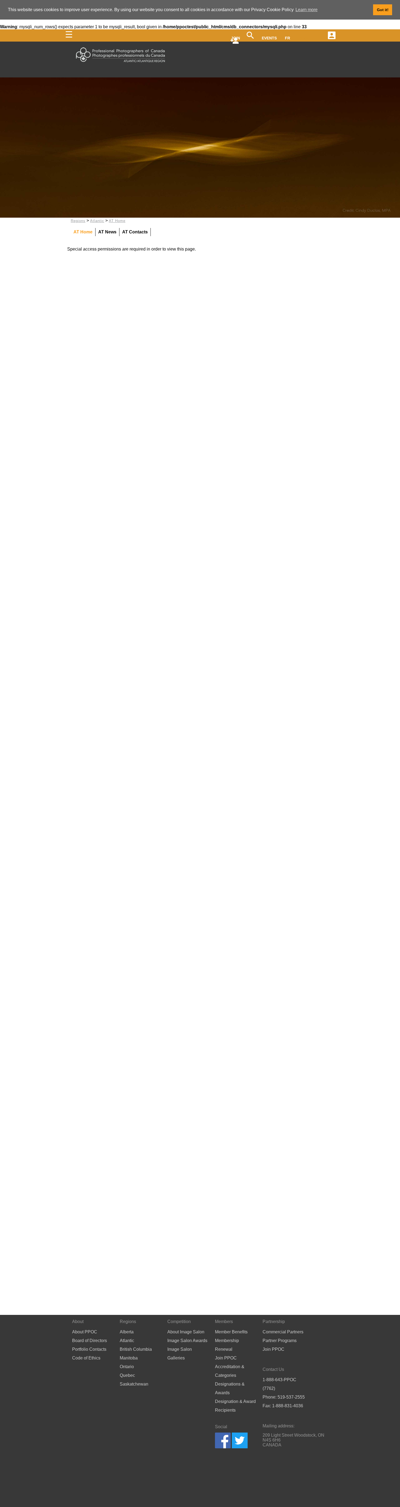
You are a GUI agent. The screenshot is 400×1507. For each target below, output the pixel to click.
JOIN (235, 38)
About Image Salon (185, 1332)
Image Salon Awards (187, 1340)
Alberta (127, 1332)
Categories (225, 1375)
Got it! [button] (383, 10)
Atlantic (97, 221)
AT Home (117, 221)
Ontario (127, 1366)
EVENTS (269, 38)
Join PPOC (226, 1358)
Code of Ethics (86, 1358)
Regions (78, 221)
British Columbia (136, 1349)
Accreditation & (229, 1366)
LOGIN (302, 38)
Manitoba (129, 1358)
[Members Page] (331, 34)
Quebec (127, 1375)
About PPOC (84, 1332)
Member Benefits (231, 1332)
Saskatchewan (134, 1384)
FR (287, 38)
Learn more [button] (307, 9)
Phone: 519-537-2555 (284, 1397)
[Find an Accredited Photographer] (250, 38)
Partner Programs (280, 1340)
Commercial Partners (283, 1332)
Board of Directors (89, 1340)
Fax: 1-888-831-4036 (283, 1405)
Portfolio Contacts (89, 1349)
